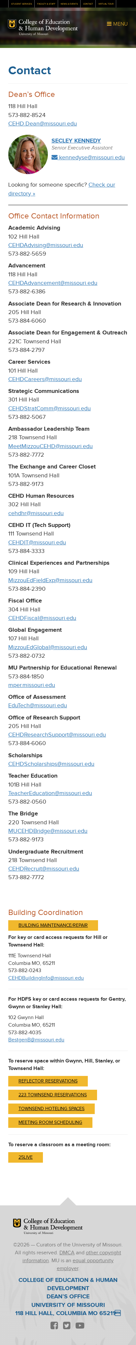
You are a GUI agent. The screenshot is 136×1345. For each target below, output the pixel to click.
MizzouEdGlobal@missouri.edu (47, 647)
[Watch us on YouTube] (80, 1326)
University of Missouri (33, 34)
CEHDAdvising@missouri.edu (45, 245)
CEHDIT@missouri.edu (37, 542)
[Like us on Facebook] (54, 1326)
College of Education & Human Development (48, 25)
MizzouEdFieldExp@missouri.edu (50, 580)
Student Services (21, 4)
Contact (88, 4)
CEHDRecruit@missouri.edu (43, 868)
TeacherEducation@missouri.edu (50, 793)
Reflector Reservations (48, 1081)
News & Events (69, 4)
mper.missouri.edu (31, 685)
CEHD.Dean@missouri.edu (42, 123)
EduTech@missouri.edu (37, 705)
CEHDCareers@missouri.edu (45, 379)
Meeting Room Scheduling (50, 1122)
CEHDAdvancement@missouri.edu (52, 283)
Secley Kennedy (76, 141)
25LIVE (25, 1157)
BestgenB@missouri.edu (36, 1040)
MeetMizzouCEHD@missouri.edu (50, 446)
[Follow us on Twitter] (66, 1326)
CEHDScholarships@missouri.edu (51, 764)
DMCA (67, 1253)
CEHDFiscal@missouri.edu (42, 618)
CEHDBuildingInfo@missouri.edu (46, 978)
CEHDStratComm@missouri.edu (49, 408)
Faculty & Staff (46, 4)
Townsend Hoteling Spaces (51, 1108)
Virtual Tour (106, 4)
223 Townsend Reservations (52, 1095)
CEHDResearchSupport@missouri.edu (57, 734)
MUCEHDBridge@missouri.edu (47, 831)
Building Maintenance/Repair (53, 925)
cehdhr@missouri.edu (36, 513)
